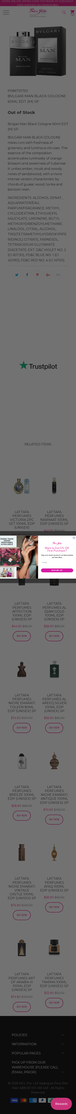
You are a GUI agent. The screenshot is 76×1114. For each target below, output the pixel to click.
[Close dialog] (74, 538)
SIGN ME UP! (57, 570)
